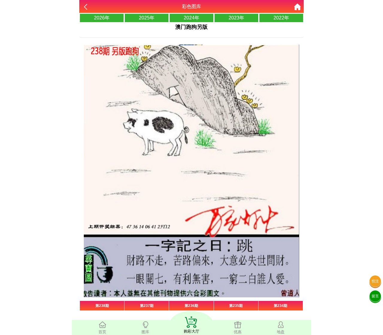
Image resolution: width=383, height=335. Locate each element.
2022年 (281, 17)
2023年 (236, 17)
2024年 (191, 17)
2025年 (146, 17)
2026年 (102, 17)
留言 (375, 296)
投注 (375, 281)
